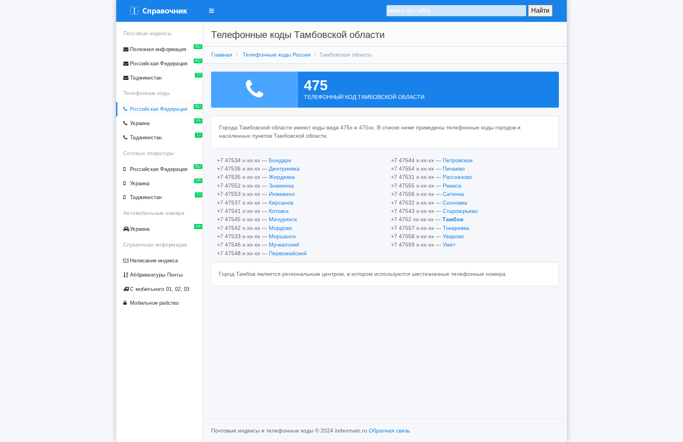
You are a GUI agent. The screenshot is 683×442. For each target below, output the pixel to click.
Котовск (279, 211)
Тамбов (453, 219)
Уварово (453, 236)
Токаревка (456, 228)
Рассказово (457, 177)
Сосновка (455, 202)
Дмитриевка (284, 168)
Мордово (280, 228)
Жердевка (282, 177)
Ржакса (452, 185)
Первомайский (288, 253)
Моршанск (282, 236)
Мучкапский (284, 244)
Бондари (280, 160)
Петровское (458, 160)
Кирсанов (281, 202)
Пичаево (454, 168)
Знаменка (281, 185)
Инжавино (282, 194)
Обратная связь (389, 430)
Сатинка (453, 194)
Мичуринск (283, 219)
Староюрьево (460, 211)
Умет (449, 244)
